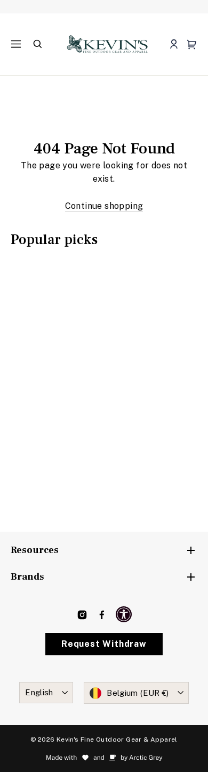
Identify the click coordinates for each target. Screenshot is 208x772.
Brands (27, 577)
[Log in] (174, 44)
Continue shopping (104, 206)
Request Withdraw (104, 644)
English (39, 692)
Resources (35, 550)
